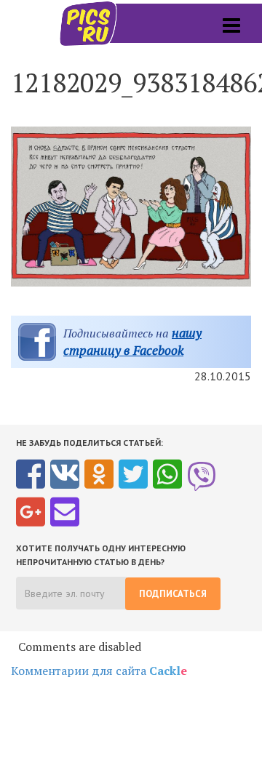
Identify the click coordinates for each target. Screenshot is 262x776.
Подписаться (173, 594)
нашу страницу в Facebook (132, 341)
